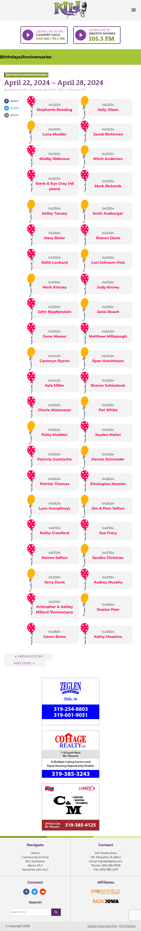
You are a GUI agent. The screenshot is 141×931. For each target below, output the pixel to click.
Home (35, 853)
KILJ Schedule (35, 861)
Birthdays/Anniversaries (26, 56)
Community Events (35, 857)
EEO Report (127, 926)
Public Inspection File (102, 926)
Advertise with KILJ (35, 869)
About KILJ (35, 865)
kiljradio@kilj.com (110, 861)
